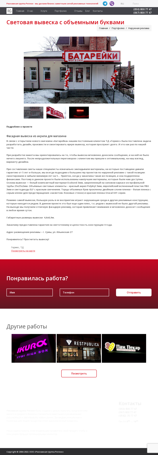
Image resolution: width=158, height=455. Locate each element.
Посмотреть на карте (23, 250)
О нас (30, 10)
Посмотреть (79, 373)
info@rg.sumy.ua (128, 427)
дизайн (27, 144)
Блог (87, 10)
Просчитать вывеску (36, 239)
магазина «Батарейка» (54, 140)
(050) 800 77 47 (142, 9)
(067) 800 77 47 (142, 12)
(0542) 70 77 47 (128, 415)
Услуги (44, 10)
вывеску (80, 144)
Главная (20, 10)
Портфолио (61, 10)
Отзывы (78, 10)
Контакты (98, 10)
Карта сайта (126, 430)
